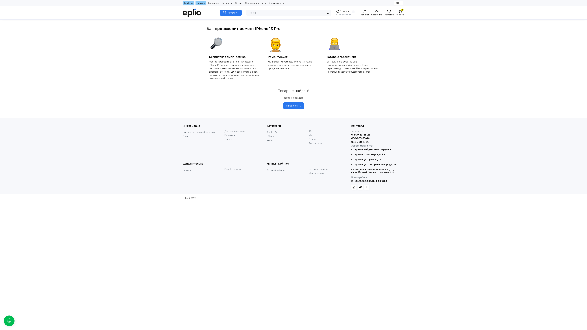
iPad (311, 131)
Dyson (312, 139)
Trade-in (188, 3)
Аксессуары (315, 143)
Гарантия (213, 3)
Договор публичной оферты (199, 132)
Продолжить (293, 105)
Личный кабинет (276, 170)
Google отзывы (277, 3)
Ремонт (201, 3)
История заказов (318, 169)
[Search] (328, 12)
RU (397, 3)
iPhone (270, 136)
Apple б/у (272, 132)
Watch (270, 140)
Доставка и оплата (255, 3)
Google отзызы (232, 169)
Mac (311, 135)
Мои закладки (316, 173)
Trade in (228, 139)
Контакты (227, 3)
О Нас (238, 3)
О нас (186, 136)
